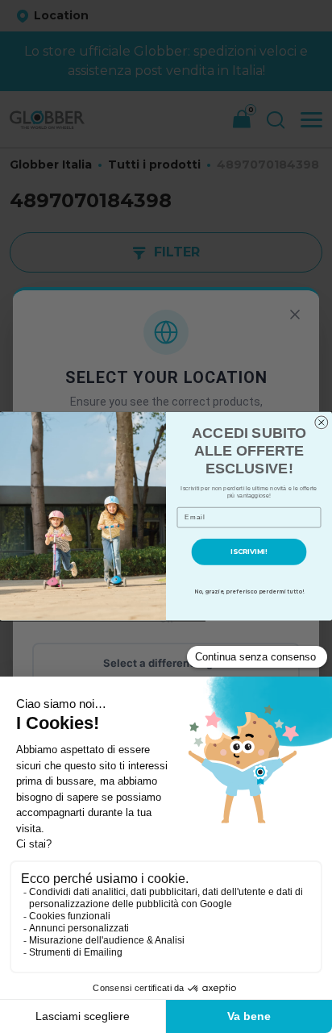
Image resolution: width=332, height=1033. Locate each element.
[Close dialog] (321, 422)
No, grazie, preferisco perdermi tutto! (249, 592)
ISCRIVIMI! (248, 552)
